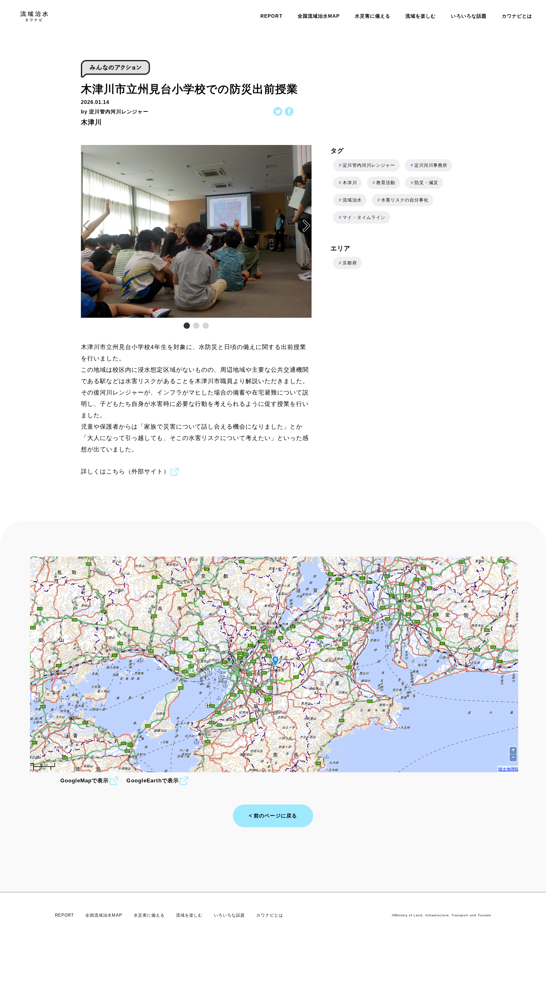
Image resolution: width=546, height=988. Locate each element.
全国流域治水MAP (319, 16)
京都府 (347, 262)
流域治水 (349, 199)
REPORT (271, 16)
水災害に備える (372, 16)
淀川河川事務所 (428, 165)
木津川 (347, 182)
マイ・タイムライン (361, 217)
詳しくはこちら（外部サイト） (125, 471)
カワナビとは (517, 16)
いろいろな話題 (468, 16)
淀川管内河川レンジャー (366, 165)
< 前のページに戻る (273, 815)
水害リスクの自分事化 (402, 199)
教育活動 (383, 182)
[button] (306, 226)
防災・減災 (424, 182)
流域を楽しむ (420, 16)
